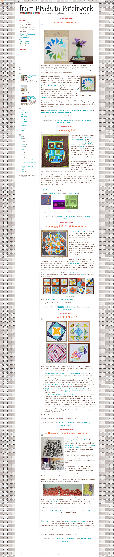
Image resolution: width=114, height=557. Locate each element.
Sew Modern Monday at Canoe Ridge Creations (56, 112)
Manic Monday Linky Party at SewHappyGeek (60, 299)
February (23, 169)
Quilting (23, 130)
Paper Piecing (85, 423)
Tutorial (22, 123)
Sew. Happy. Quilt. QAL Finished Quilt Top (66, 226)
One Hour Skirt (69, 445)
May (23, 154)
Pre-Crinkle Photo (81, 139)
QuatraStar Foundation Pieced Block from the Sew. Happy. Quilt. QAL (64, 373)
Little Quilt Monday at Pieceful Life (81, 110)
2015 (22, 136)
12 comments (69, 423)
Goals (22, 118)
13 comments (68, 120)
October (23, 146)
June (23, 152)
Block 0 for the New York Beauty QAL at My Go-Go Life (60, 395)
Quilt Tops (23, 114)
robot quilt (82, 146)
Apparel (83, 539)
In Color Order (68, 385)
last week (54, 501)
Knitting (22, 127)
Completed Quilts (25, 110)
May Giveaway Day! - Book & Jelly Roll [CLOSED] (31, 86)
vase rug (43, 97)
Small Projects (68, 122)
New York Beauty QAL (65, 507)
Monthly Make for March (54, 193)
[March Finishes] (71, 208)
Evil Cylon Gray (74, 263)
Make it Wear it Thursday (87, 511)
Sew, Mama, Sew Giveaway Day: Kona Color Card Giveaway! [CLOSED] (31, 98)
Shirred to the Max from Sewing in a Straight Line (60, 497)
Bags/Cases (24, 116)
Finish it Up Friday (73, 193)
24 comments (70, 216)
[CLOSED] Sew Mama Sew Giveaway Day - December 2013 (31, 76)
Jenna (82, 274)
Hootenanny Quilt (67, 130)
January (23, 171)
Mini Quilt (83, 120)
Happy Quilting (84, 440)
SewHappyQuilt (67, 309)
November (24, 144)
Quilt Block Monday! (67, 317)
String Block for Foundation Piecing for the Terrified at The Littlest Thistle (66, 389)
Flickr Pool (72, 273)
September (24, 147)
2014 (22, 138)
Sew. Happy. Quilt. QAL (78, 231)
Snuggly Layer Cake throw (70, 391)
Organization (24, 121)
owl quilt (77, 89)
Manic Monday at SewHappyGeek (58, 110)
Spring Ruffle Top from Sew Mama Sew (82, 497)
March (23, 157)
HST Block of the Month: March (53, 385)
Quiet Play (46, 190)
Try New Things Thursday (58, 511)
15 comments (69, 539)
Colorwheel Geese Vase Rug (66, 22)
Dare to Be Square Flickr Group (79, 188)
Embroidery (24, 125)
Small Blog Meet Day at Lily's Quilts (75, 521)
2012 (22, 141)
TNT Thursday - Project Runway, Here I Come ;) (66, 433)
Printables (23, 128)
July (23, 151)
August (23, 149)
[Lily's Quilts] (45, 521)
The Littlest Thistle (53, 86)
